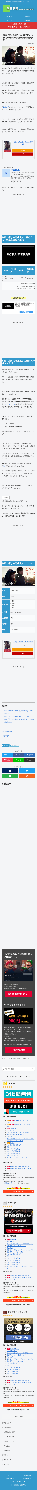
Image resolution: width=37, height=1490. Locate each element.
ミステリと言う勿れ (13, 1149)
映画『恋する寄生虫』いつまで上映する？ (18, 716)
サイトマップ (27, 1479)
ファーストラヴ (10, 404)
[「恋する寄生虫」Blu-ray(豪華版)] (7, 146)
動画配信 (5, 1455)
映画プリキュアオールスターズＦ (20, 1125)
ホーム (10, 1476)
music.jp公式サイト (18, 1300)
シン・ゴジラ (11, 1170)
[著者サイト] (12, 181)
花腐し (12, 1143)
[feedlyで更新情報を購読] (17, 181)
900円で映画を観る (18, 1050)
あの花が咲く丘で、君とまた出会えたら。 (20, 1121)
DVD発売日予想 (9, 1437)
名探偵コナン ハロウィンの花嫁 (20, 1168)
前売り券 (7, 1450)
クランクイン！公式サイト (18, 1405)
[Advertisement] (18, 214)
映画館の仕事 (6, 1460)
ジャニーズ (5, 1464)
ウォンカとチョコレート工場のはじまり (20, 1132)
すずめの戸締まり (12, 1155)
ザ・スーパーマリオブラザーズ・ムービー (20, 1158)
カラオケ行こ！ (12, 1130)
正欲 (8, 1147)
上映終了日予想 (9, 1441)
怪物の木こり (14, 1128)
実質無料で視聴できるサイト (18, 994)
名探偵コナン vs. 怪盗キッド (16, 1134)
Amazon (23, 150)
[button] (33, 1069)
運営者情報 (27, 1476)
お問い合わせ (10, 1479)
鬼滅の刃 (6, 107)
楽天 (23, 154)
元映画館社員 (15, 170)
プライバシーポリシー (18, 1481)
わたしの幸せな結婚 (13, 1153)
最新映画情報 (6, 1427)
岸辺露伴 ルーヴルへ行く (15, 1141)
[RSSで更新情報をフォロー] (20, 181)
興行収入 (6, 736)
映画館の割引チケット (11, 1183)
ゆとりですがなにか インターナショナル (20, 1139)
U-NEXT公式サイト (19, 1191)
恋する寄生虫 (7, 731)
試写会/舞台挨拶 (9, 1432)
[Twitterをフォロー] (15, 181)
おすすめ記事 (6, 1423)
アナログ (10, 1137)
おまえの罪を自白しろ (14, 1145)
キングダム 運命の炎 (13, 1151)
